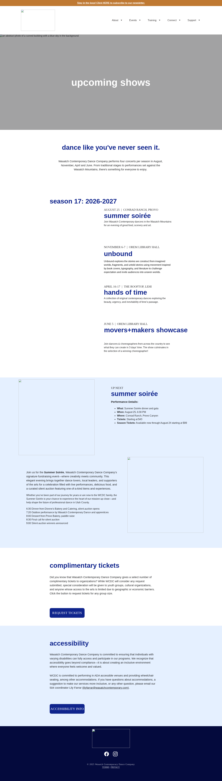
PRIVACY (115, 767)
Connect (172, 20)
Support (192, 20)
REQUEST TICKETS (67, 613)
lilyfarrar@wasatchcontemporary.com (105, 687)
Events (133, 20)
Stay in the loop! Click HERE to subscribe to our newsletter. (111, 3)
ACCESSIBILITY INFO (67, 709)
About (115, 20)
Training (152, 20)
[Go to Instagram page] (115, 754)
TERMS (105, 767)
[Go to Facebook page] (106, 754)
